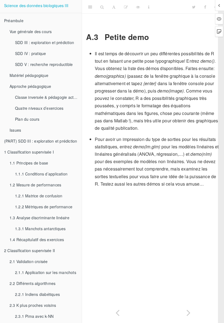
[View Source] (138, 7)
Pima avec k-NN (34, 316)
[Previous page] (117, 311)
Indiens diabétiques (37, 294)
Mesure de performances (35, 185)
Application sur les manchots (45, 272)
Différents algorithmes (32, 283)
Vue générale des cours (31, 31)
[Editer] (126, 7)
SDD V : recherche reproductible (44, 64)
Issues (15, 130)
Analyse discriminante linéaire (39, 217)
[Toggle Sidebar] (90, 7)
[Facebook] (205, 7)
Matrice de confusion (38, 195)
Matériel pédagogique (29, 75)
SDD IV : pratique (30, 53)
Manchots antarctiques (40, 228)
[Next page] (188, 311)
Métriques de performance (43, 206)
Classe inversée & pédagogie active (47, 97)
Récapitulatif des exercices (37, 239)
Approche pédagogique (30, 86)
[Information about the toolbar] (149, 7)
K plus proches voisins (33, 305)
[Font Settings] (114, 7)
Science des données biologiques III (36, 5)
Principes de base (29, 163)
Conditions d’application (41, 174)
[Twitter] (194, 7)
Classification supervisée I (29, 152)
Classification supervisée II (29, 250)
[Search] (102, 7)
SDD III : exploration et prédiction (44, 42)
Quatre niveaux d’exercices (39, 108)
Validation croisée (29, 261)
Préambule (13, 20)
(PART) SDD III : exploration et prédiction (40, 141)
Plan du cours (27, 119)
